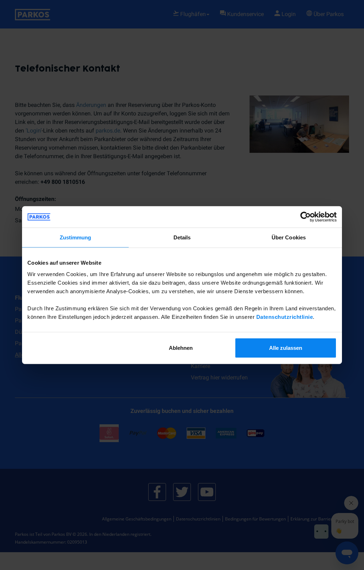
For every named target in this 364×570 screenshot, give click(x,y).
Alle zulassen (285, 347)
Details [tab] (182, 237)
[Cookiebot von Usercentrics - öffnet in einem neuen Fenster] (305, 217)
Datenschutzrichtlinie (284, 317)
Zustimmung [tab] (75, 237)
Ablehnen (181, 347)
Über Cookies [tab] (289, 237)
